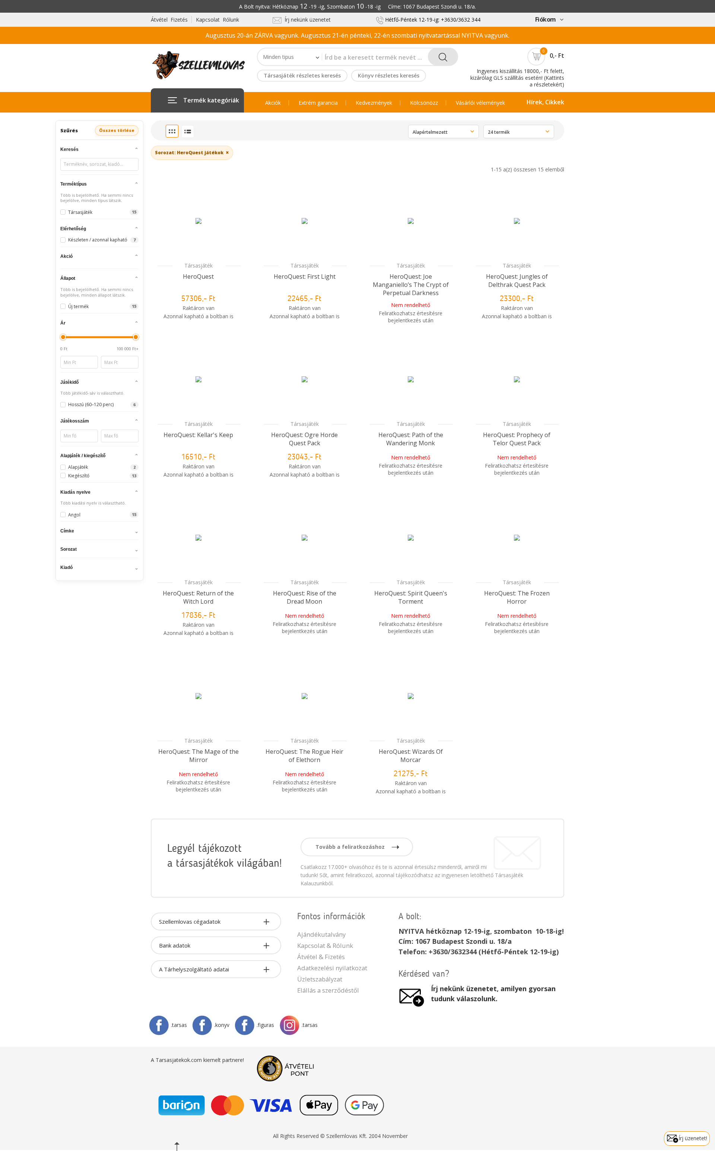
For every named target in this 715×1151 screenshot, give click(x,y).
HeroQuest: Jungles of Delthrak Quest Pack (517, 280)
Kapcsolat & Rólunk (325, 945)
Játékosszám (74, 421)
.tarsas (179, 1024)
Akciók (273, 102)
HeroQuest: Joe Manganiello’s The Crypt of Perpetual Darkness (411, 284)
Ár (63, 323)
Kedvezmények (374, 102)
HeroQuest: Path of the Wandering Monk (410, 439)
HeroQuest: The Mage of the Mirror (198, 755)
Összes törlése (116, 130)
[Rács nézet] (172, 131)
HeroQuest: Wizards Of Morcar (411, 755)
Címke (67, 531)
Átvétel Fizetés (169, 19)
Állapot (67, 278)
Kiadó (66, 567)
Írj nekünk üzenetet (306, 19)
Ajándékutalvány (321, 934)
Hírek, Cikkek (545, 102)
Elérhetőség (73, 228)
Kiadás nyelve (75, 492)
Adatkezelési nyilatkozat (332, 968)
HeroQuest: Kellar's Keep (198, 435)
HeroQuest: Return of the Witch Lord (198, 597)
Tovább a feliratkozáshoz (350, 846)
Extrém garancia (318, 102)
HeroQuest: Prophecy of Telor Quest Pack (516, 439)
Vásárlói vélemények (480, 102)
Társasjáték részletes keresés (302, 75)
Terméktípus (73, 184)
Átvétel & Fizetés (321, 956)
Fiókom (545, 19)
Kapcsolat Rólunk (217, 19)
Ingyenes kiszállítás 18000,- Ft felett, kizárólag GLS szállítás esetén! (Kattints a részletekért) (517, 77)
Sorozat (68, 549)
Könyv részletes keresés (388, 75)
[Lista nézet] (187, 131)
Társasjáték (198, 265)
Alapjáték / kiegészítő (82, 455)
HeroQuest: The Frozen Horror (517, 597)
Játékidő (69, 382)
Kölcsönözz (424, 102)
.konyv (221, 1024)
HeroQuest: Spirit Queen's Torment (410, 597)
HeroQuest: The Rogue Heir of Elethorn (304, 755)
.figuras (265, 1024)
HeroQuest (198, 276)
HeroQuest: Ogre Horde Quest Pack (304, 439)
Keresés (69, 149)
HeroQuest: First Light (305, 276)
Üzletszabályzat (319, 979)
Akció (66, 256)
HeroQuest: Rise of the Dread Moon (304, 597)
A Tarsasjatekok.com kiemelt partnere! (197, 1059)
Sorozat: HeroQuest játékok (192, 152)
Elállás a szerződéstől (328, 990)
